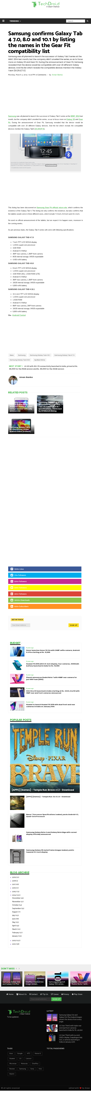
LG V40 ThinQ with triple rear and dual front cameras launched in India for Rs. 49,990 (71, 1028)
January (15, 936)
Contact (34, 994)
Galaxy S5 (70, 119)
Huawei (12, 1058)
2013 (14, 940)
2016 (14, 887)
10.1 (36, 129)
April (14, 925)
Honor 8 (38, 1053)
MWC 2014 (75, 116)
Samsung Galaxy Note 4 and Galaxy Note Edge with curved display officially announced (51, 833)
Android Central (19, 315)
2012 (14, 944)
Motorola (24, 1063)
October (15, 905)
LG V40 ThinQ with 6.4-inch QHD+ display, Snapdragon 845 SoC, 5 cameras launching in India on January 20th (70, 1038)
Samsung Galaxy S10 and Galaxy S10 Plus (11, 983)
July (13, 915)
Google (20, 1053)
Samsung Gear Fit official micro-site (52, 208)
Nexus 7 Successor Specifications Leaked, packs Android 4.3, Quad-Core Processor (52, 815)
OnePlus (35, 1063)
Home (11, 994)
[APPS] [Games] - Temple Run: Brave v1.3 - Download (43, 790)
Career (56, 994)
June (14, 918)
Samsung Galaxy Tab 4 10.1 (40, 355)
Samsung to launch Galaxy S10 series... (57, 983)
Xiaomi (11, 1074)
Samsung (12, 116)
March (14, 929)
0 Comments (41, 74)
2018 (14, 880)
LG (20, 1058)
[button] (3, 21)
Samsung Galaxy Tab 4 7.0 (64, 355)
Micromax (12, 1063)
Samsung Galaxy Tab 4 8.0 (20, 360)
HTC (28, 1053)
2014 (14, 895)
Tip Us (45, 994)
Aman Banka (57, 74)
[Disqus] (45, 469)
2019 (14, 877)
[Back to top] (85, 1084)
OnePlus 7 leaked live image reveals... (34, 983)
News (12, 355)
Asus (11, 1053)
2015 (14, 891)
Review (12, 1069)
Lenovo (28, 1058)
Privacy (66, 994)
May (14, 922)
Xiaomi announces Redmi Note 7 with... (80, 983)
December (16, 898)
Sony (32, 1069)
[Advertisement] (45, 13)
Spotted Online (39, 360)
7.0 (43, 129)
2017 (14, 884)
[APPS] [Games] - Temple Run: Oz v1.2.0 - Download (48, 797)
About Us (22, 994)
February (15, 932)
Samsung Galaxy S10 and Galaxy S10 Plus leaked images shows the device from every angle (70, 1018)
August (15, 911)
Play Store (77, 994)
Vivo (40, 1069)
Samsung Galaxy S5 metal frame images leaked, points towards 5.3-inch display (50, 851)
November (16, 901)
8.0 (40, 129)
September (16, 908)
